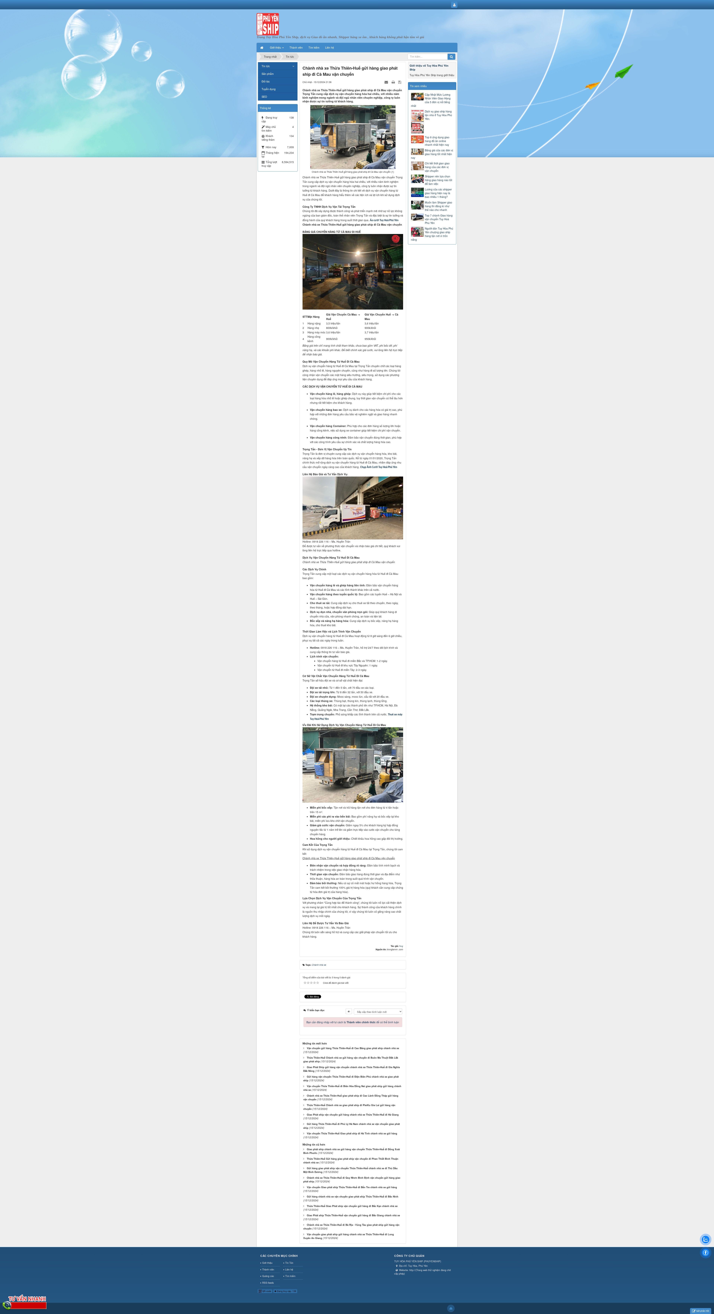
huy (401, 945)
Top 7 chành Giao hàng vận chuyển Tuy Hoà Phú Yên (439, 219)
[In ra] (394, 82)
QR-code (266, 1291)
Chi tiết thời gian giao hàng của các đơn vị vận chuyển (437, 167)
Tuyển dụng (269, 89)
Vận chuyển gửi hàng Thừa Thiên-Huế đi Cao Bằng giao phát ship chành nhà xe (353, 1048)
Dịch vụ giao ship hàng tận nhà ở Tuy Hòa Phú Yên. (438, 115)
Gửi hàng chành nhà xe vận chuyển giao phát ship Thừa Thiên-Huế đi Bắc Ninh (352, 1196)
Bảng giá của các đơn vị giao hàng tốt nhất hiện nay (432, 154)
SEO (264, 96)
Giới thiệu (267, 1262)
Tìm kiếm (290, 1276)
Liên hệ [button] (329, 47)
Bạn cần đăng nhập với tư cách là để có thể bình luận (352, 1022)
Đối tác (266, 81)
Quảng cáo (268, 1276)
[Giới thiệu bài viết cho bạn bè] (387, 82)
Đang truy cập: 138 (286, 1291)
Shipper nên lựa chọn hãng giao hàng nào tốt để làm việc (438, 180)
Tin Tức (289, 1262)
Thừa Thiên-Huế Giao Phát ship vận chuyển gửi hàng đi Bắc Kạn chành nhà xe (352, 1206)
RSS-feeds (268, 1282)
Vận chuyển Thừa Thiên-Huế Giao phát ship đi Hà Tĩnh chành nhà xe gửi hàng (352, 1133)
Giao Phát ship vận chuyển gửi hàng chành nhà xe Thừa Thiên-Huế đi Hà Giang (353, 1114)
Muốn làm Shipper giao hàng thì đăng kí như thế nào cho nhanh (438, 206)
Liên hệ (289, 1269)
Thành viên (268, 1269)
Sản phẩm (268, 74)
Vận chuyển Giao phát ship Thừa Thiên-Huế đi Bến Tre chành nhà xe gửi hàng (352, 1187)
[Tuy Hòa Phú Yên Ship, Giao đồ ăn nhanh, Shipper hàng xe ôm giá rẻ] (268, 24)
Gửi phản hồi (702, 1310)
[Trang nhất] (262, 47)
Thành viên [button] (296, 47)
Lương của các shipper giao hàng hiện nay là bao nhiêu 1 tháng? (438, 193)
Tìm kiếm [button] (313, 47)
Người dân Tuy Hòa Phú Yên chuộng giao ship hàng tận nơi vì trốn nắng (432, 234)
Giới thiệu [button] (276, 47)
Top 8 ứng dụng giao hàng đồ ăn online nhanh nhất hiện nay (437, 140)
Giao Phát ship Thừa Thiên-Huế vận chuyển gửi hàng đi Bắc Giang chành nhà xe (353, 1215)
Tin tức (266, 66)
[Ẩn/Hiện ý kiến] (349, 1011)
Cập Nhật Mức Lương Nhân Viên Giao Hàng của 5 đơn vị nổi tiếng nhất (431, 100)
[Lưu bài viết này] (400, 82)
